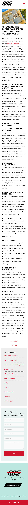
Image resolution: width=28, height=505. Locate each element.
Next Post (14, 345)
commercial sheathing (13, 43)
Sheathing (7, 387)
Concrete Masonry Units (10, 360)
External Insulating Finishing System (14, 365)
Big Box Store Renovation (11, 356)
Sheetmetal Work (9, 392)
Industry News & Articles (10, 374)
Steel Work (7, 396)
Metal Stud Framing (9, 378)
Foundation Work (9, 369)
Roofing (6, 383)
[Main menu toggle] (24, 3)
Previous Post (14, 341)
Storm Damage (8, 401)
